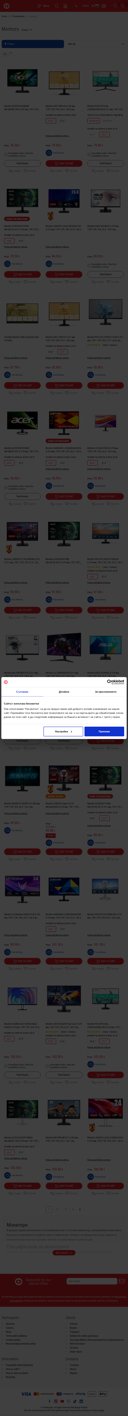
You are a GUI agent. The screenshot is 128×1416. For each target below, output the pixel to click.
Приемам (104, 731)
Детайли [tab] (64, 691)
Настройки (61, 731)
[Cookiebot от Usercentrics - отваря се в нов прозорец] (109, 682)
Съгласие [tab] (22, 691)
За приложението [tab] (106, 691)
